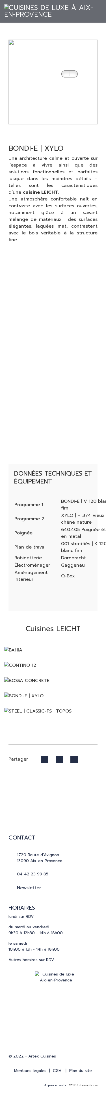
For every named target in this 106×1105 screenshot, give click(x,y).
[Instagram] (57, 1023)
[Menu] (94, 25)
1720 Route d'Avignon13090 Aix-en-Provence (39, 858)
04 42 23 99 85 (32, 874)
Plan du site (80, 1071)
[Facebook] (41, 1023)
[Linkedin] (73, 1023)
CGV (57, 1071)
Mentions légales (30, 1071)
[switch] (69, 73)
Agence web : (71, 1085)
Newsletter (29, 887)
